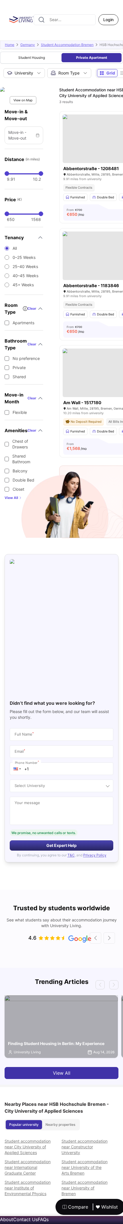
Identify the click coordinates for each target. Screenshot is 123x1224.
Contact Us (25, 1219)
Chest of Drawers (20, 444)
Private (19, 367)
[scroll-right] (109, 938)
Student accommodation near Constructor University (84, 1147)
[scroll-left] (95, 938)
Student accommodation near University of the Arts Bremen (84, 1167)
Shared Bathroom (21, 459)
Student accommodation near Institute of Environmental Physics (28, 1188)
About (6, 1219)
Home (9, 45)
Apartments (23, 322)
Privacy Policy (94, 855)
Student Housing (31, 57)
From (75, 212)
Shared (19, 376)
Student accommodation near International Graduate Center (28, 1167)
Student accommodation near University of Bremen (84, 1188)
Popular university (24, 1124)
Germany (27, 45)
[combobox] (64, 20)
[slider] (7, 173)
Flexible (20, 412)
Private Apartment (91, 57)
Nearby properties (60, 1124)
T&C (71, 855)
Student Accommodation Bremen (67, 45)
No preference (26, 358)
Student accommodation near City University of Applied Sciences (28, 1147)
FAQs (43, 1219)
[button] (17, 769)
